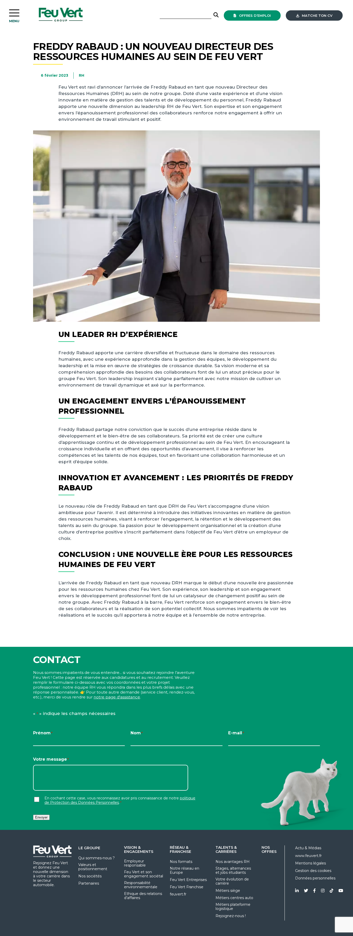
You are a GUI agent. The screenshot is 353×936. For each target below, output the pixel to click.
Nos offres (269, 849)
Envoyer (41, 817)
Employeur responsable (135, 863)
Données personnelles (315, 878)
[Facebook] (314, 891)
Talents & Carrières (226, 849)
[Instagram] (323, 891)
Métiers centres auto (234, 898)
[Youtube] (341, 891)
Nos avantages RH (233, 862)
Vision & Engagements (138, 849)
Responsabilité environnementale (140, 885)
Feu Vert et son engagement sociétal (143, 874)
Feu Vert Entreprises (188, 880)
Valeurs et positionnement (92, 867)
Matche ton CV (316, 15)
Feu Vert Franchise (186, 887)
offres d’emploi (254, 15)
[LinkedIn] (297, 891)
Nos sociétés (90, 876)
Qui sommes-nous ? (96, 858)
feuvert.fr (178, 894)
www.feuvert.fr (308, 855)
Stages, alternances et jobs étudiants (233, 870)
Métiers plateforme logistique (233, 906)
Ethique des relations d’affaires (143, 896)
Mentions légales (310, 863)
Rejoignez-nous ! (231, 916)
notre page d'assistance (117, 697)
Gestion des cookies (313, 870)
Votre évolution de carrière (232, 881)
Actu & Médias (308, 848)
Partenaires (88, 883)
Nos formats (181, 862)
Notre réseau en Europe (184, 870)
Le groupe (89, 848)
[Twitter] (306, 891)
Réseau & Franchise (180, 849)
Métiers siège (228, 890)
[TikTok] (331, 891)
